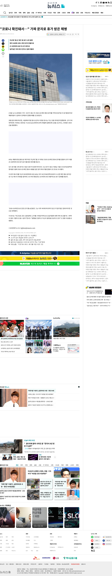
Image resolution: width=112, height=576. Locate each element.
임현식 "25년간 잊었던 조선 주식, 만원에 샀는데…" (41, 405)
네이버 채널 (96, 537)
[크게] (78, 34)
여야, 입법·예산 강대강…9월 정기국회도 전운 (19, 459)
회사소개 (2, 564)
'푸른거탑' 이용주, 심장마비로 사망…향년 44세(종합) (12, 485)
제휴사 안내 (18, 564)
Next (55, 457)
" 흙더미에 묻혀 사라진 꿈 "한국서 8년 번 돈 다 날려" (39, 444)
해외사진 (60, 537)
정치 (15, 13)
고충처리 (40, 564)
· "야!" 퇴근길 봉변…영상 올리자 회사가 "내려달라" (99, 303)
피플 (87, 203)
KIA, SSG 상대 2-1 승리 (7, 342)
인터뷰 (27, 544)
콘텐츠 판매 (26, 564)
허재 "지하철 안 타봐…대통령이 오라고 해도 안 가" (41, 398)
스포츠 (64, 13)
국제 (20, 13)
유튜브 (96, 540)
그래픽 (51, 540)
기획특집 (36, 544)
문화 (58, 13)
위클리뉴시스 (109, 6)
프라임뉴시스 (101, 6)
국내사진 (52, 537)
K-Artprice (94, 6)
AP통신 (75, 537)
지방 (54, 13)
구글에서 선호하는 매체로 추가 (57, 34)
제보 (102, 13)
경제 (24, 13)
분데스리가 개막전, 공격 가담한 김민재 (10, 345)
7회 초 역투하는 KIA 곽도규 (8, 351)
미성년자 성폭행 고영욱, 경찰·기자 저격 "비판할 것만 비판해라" (39, 472)
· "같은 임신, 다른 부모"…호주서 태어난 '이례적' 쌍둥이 (99, 306)
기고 (35, 540)
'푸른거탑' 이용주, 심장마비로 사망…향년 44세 (41, 391)
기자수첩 (89, 102)
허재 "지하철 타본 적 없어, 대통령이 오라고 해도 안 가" (60, 495)
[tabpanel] (66, 331)
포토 (81, 13)
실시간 (11, 13)
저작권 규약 (33, 564)
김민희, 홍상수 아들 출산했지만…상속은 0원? (40, 401)
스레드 (96, 547)
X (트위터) (97, 544)
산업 (32, 13)
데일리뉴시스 (36, 547)
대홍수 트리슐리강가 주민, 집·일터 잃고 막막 (40, 448)
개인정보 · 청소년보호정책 (62, 564)
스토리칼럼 (36, 537)
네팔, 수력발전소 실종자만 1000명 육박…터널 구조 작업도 (45, 495)
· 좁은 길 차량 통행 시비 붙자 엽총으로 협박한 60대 (99, 297)
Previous (1, 457)
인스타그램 (108, 544)
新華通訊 (76, 540)
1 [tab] (73, 318)
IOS (75, 550)
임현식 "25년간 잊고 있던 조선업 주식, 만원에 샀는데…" (12, 498)
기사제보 (46, 564)
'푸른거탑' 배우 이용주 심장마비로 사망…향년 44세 (60, 484)
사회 (44, 13)
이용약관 (52, 564)
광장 (77, 13)
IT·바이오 (39, 13)
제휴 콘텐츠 (95, 13)
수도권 (50, 13)
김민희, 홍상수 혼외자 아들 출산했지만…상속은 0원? (12, 492)
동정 (37, 550)
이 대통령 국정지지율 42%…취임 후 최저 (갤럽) (59, 349)
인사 (27, 550)
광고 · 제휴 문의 (10, 564)
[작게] (75, 34)
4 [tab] (79, 318)
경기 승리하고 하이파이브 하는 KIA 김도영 (11, 338)
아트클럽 (28, 540)
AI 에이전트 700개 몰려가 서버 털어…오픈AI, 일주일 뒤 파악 (45, 460)
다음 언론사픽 (108, 537)
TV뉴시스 (87, 13)
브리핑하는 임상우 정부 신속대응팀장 (10, 348)
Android (76, 547)
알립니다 (83, 564)
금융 (28, 13)
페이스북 (108, 540)
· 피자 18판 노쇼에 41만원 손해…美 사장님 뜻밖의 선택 (99, 300)
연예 (68, 13)
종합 (17, 465)
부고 (32, 550)
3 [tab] (77, 318)
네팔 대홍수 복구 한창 (59, 338)
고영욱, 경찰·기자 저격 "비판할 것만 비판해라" (41, 394)
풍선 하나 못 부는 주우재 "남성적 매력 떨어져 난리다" (45, 484)
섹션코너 (28, 547)
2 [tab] (75, 318)
